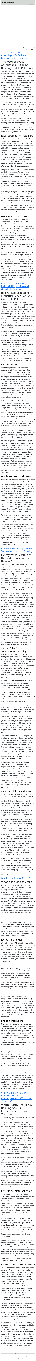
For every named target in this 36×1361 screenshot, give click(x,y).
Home (9, 1353)
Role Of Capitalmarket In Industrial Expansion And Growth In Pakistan (15, 286)
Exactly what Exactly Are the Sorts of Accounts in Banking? (17, 550)
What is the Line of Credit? (15, 878)
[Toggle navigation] (31, 3)
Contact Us (22, 1353)
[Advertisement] (18, 23)
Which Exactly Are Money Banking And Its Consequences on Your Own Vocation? (16, 1097)
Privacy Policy (13, 1353)
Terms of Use (28, 1353)
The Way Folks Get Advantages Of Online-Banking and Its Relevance (15, 55)
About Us (18, 1353)
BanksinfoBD (8, 2)
